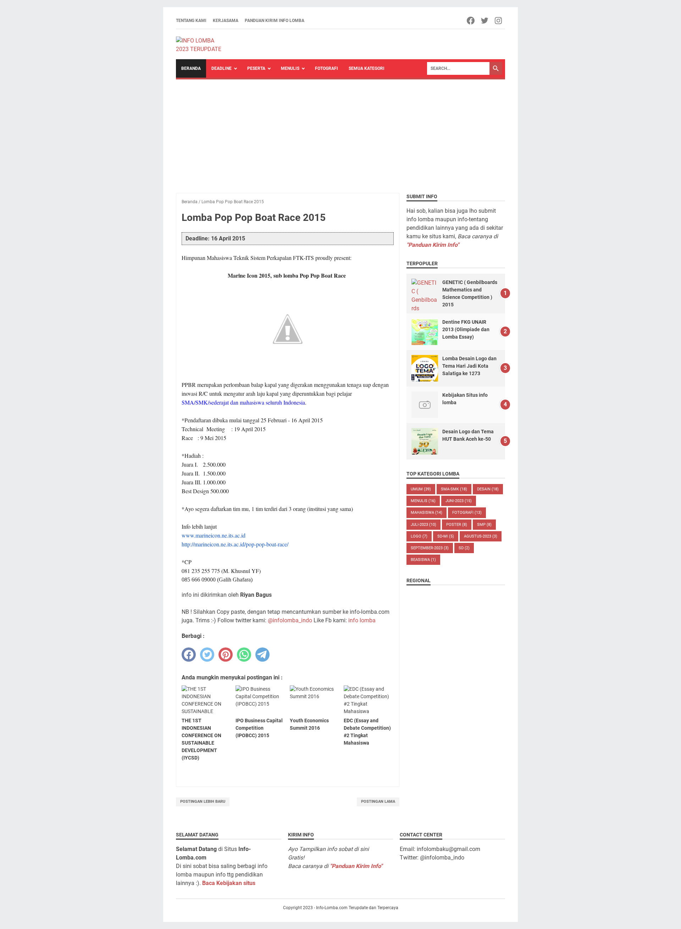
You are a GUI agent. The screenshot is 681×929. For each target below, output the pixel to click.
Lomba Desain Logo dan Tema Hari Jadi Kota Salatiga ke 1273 (469, 366)
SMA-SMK (454, 489)
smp (484, 524)
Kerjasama (225, 20)
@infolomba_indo (290, 620)
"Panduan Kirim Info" (432, 244)
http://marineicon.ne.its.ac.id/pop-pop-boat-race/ (235, 544)
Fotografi (326, 68)
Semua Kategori (366, 68)
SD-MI (445, 536)
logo (419, 536)
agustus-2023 (480, 536)
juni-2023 (458, 501)
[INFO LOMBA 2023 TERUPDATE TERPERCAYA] (202, 44)
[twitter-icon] (485, 20)
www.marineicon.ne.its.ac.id (213, 535)
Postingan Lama (378, 801)
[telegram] (262, 654)
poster (456, 524)
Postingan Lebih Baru (202, 801)
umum (421, 489)
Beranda (191, 68)
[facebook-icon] (471, 20)
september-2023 (430, 548)
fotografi (467, 512)
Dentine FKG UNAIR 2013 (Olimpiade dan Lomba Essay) (465, 329)
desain (488, 489)
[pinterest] (225, 654)
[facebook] (189, 654)
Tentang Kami (191, 20)
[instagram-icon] (499, 20)
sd (464, 548)
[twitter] (207, 654)
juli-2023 (423, 524)
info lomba (362, 620)
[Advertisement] (340, 132)
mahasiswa (426, 512)
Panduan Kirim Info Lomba (274, 20)
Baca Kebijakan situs (228, 883)
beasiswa (423, 559)
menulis (423, 501)
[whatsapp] (244, 654)
